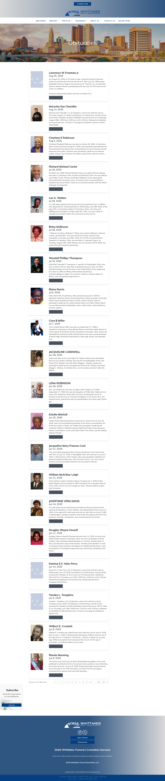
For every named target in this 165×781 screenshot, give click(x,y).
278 (99, 682)
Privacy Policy (73, 779)
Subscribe (12, 705)
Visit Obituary (55, 98)
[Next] (107, 682)
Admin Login (93, 779)
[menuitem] (40, 21)
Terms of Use (83, 779)
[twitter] (85, 732)
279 (104, 682)
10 (90, 682)
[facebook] (80, 732)
